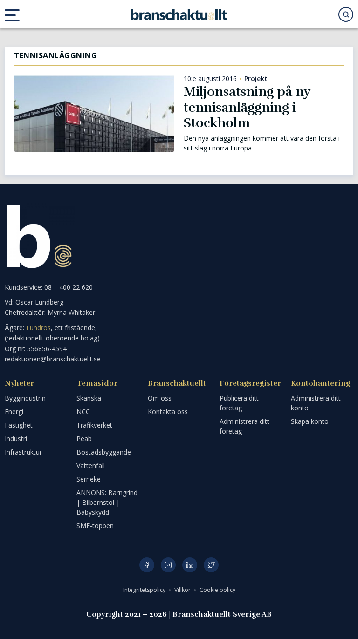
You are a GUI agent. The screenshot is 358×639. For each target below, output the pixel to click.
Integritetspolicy (145, 590)
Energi (14, 411)
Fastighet (19, 425)
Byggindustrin (25, 398)
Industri (16, 438)
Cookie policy (217, 590)
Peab (84, 438)
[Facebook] (146, 564)
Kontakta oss (168, 411)
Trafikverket (94, 425)
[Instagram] (168, 564)
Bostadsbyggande (103, 452)
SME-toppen (95, 525)
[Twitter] (211, 564)
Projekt (256, 78)
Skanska (88, 398)
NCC (83, 411)
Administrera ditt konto (316, 403)
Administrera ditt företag (244, 426)
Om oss (160, 398)
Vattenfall (90, 465)
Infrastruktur (23, 452)
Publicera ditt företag (239, 403)
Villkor (183, 590)
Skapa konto (310, 421)
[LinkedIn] (189, 564)
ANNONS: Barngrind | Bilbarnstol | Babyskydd (107, 502)
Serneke (88, 479)
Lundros (38, 327)
